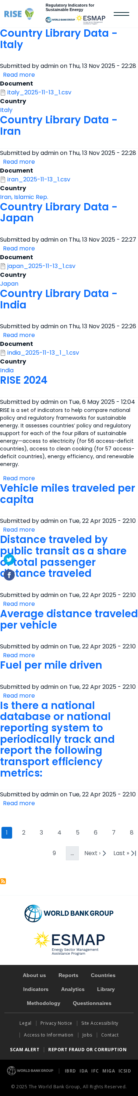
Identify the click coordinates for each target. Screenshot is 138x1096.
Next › (96, 855)
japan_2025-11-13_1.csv (41, 266)
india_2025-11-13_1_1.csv (43, 352)
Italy (6, 110)
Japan (9, 283)
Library (106, 989)
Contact (110, 1035)
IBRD (71, 1071)
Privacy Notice (56, 1023)
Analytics (73, 989)
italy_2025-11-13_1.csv (39, 92)
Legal (26, 1023)
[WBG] (60, 19)
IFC (95, 1071)
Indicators (36, 989)
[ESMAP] (90, 20)
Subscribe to (3, 881)
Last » (125, 855)
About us (34, 975)
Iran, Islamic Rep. (24, 197)
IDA (84, 1071)
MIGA (109, 1071)
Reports (68, 975)
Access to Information (49, 1035)
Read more (19, 74)
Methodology (43, 1003)
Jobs (87, 1035)
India (7, 370)
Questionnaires (92, 1003)
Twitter (9, 559)
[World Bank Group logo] (30, 1070)
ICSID (124, 1071)
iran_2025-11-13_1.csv (38, 179)
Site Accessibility (99, 1023)
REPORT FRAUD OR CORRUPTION (88, 1049)
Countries (103, 975)
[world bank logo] (69, 913)
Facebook (9, 574)
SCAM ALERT (24, 1049)
